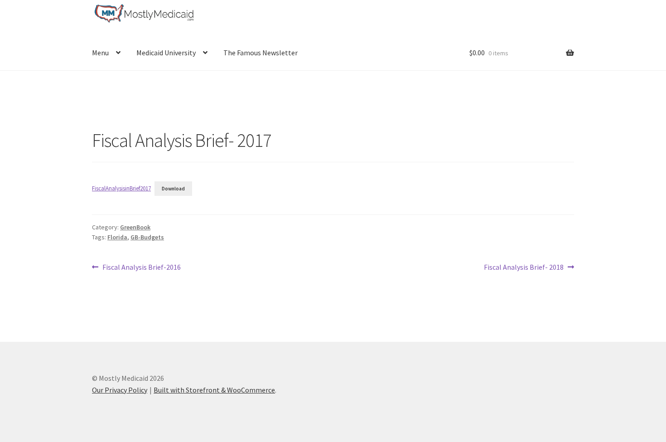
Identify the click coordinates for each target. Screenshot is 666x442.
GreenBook (135, 227)
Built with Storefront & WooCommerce (214, 389)
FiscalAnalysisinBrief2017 (121, 188)
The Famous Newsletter (260, 52)
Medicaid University (166, 52)
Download (173, 188)
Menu (100, 52)
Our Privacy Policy (119, 389)
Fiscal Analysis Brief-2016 (141, 267)
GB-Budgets (147, 237)
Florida (117, 237)
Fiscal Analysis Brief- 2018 (524, 267)
